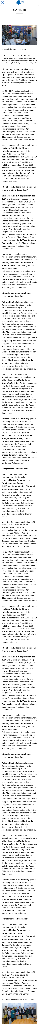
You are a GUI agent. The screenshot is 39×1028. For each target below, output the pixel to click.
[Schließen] (2, 2)
